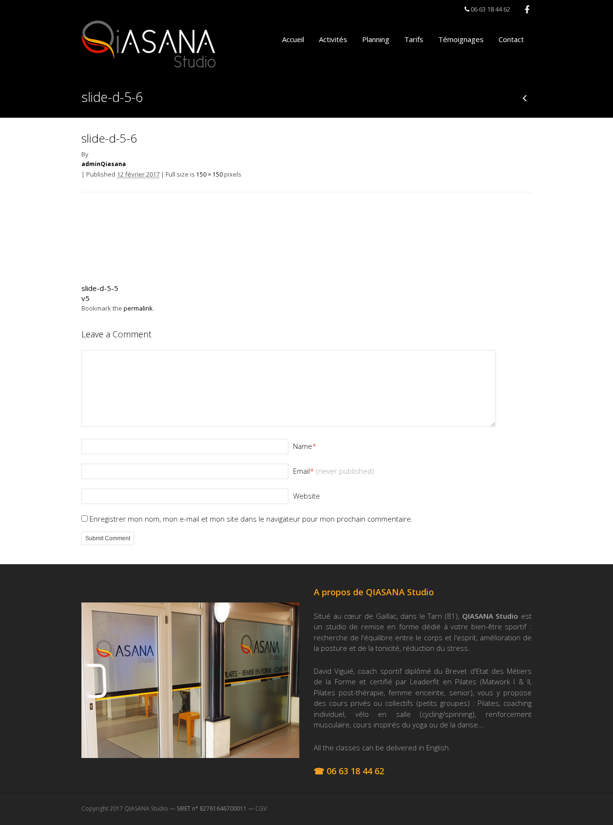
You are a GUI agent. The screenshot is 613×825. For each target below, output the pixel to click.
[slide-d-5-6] (117, 271)
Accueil (293, 39)
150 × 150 (209, 174)
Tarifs (413, 39)
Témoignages (461, 39)
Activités (333, 39)
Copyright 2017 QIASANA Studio (124, 808)
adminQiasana (103, 164)
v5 (85, 298)
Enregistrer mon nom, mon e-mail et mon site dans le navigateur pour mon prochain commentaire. (251, 519)
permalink (138, 308)
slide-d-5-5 (99, 288)
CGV (261, 808)
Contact (511, 39)
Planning (375, 39)
